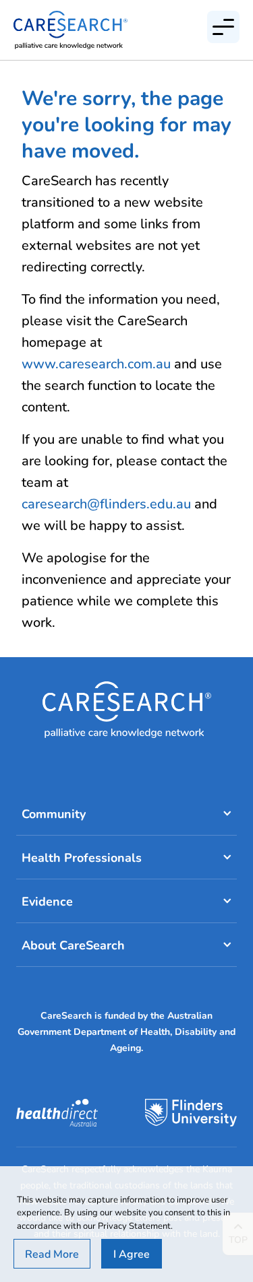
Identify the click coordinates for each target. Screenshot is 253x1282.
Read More (52, 1253)
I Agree (131, 1253)
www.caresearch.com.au (96, 363)
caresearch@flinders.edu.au (106, 503)
